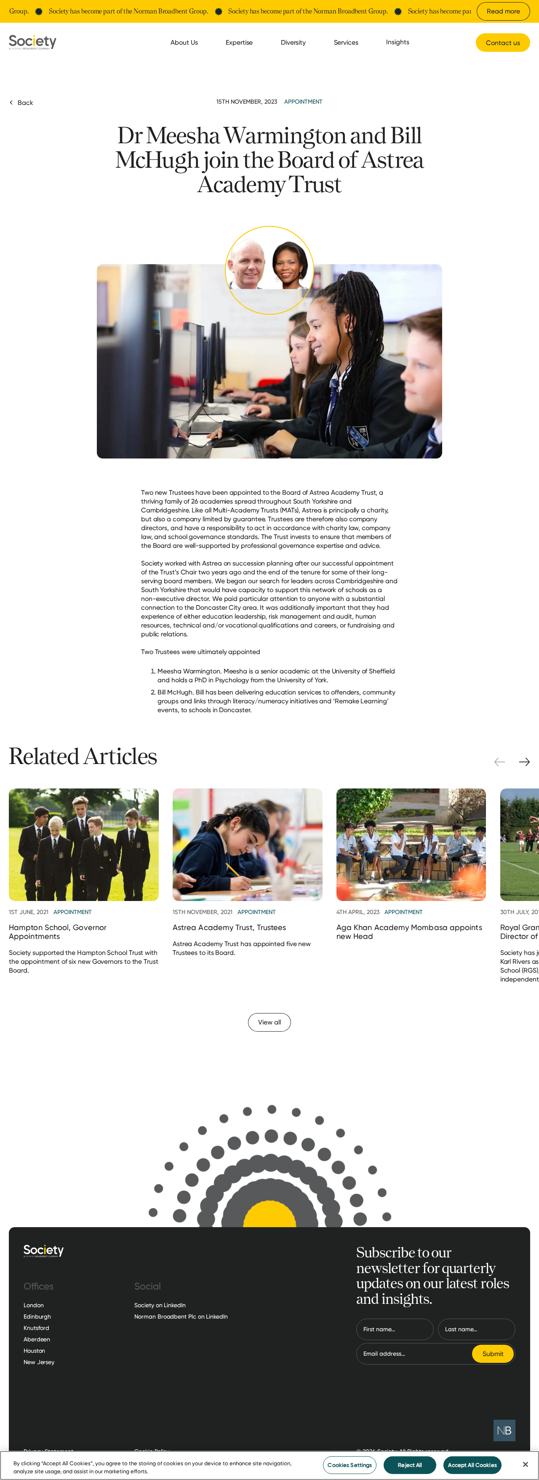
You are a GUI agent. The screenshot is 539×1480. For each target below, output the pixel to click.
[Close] (525, 1464)
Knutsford (36, 1327)
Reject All (410, 1465)
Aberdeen (37, 1339)
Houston (34, 1350)
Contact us (503, 43)
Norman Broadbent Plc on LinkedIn (180, 1316)
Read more (503, 11)
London (33, 1305)
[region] (269, 1465)
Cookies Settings (350, 1465)
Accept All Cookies (472, 1465)
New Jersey (39, 1362)
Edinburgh (37, 1316)
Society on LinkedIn (159, 1305)
